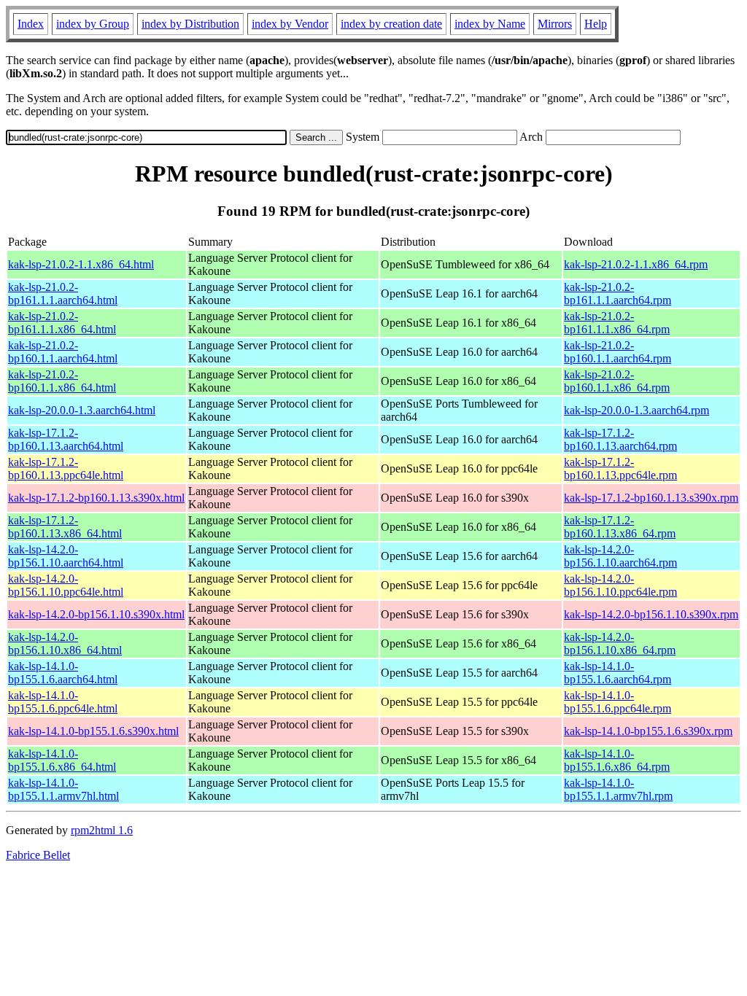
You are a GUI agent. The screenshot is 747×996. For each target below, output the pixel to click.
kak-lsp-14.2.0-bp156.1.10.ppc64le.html (65, 585)
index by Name (489, 23)
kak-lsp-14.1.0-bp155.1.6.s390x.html (93, 731)
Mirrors (555, 23)
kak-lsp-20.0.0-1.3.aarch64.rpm (636, 410)
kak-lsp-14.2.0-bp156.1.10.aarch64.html (65, 556)
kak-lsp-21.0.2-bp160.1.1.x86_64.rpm (617, 381)
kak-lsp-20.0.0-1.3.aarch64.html (81, 410)
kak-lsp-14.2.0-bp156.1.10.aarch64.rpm (620, 556)
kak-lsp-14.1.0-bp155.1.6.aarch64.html (62, 672)
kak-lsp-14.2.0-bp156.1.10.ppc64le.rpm (620, 585)
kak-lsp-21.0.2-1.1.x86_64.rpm (636, 264)
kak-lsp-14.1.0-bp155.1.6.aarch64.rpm (617, 672)
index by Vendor (290, 23)
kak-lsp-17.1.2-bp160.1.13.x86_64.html (65, 527)
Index (31, 23)
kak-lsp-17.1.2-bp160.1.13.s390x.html (96, 497)
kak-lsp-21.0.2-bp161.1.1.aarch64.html (62, 293)
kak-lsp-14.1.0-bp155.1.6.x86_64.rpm (617, 760)
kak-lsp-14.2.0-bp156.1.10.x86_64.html (65, 643)
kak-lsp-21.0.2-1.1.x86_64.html (81, 264)
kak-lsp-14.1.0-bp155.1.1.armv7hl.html (63, 789)
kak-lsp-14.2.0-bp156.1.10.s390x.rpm (651, 614)
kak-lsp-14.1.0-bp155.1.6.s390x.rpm (648, 731)
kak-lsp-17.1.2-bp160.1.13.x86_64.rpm (620, 527)
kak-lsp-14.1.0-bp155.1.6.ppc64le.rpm (617, 702)
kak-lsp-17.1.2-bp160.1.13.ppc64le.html (65, 468)
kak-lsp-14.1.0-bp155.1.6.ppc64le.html (62, 702)
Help (595, 23)
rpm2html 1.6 (102, 830)
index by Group (92, 23)
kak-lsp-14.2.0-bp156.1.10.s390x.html (96, 614)
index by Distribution (190, 23)
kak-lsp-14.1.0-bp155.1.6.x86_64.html (62, 760)
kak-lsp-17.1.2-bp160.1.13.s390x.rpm (651, 497)
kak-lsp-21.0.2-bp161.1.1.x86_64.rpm (617, 322)
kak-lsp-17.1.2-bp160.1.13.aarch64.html (65, 439)
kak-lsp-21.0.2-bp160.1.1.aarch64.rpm (617, 352)
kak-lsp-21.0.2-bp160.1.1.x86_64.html (62, 381)
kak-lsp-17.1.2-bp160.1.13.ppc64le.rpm (620, 468)
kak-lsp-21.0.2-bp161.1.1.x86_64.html (62, 322)
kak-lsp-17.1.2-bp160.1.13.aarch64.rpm (620, 439)
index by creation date (391, 23)
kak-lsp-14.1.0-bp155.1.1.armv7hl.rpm (618, 789)
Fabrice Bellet (38, 855)
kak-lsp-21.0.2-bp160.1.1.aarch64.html (62, 352)
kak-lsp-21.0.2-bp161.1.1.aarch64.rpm (617, 293)
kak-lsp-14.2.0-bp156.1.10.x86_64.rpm (620, 643)
